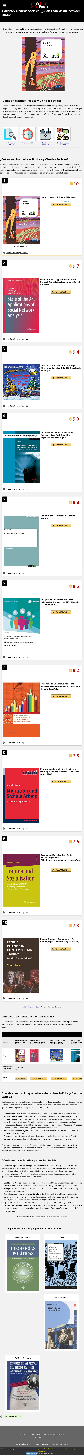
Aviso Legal (36, 1434)
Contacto (61, 1434)
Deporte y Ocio (33, 1007)
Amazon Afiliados (41, 1437)
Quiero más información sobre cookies (48, 1453)
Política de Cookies (49, 1434)
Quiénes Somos (24, 1434)
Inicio (25, 1007)
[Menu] (4, 5)
